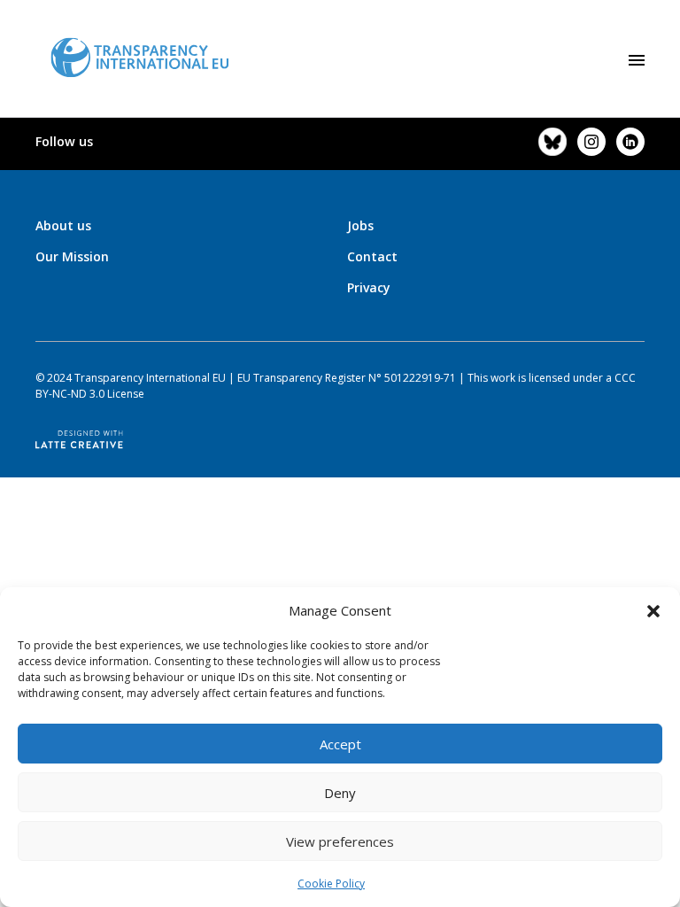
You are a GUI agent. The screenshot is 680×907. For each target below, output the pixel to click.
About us (63, 225)
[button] (653, 610)
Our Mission (72, 256)
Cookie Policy (331, 883)
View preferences (340, 841)
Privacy (368, 287)
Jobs (360, 225)
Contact (372, 256)
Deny (340, 793)
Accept (340, 744)
